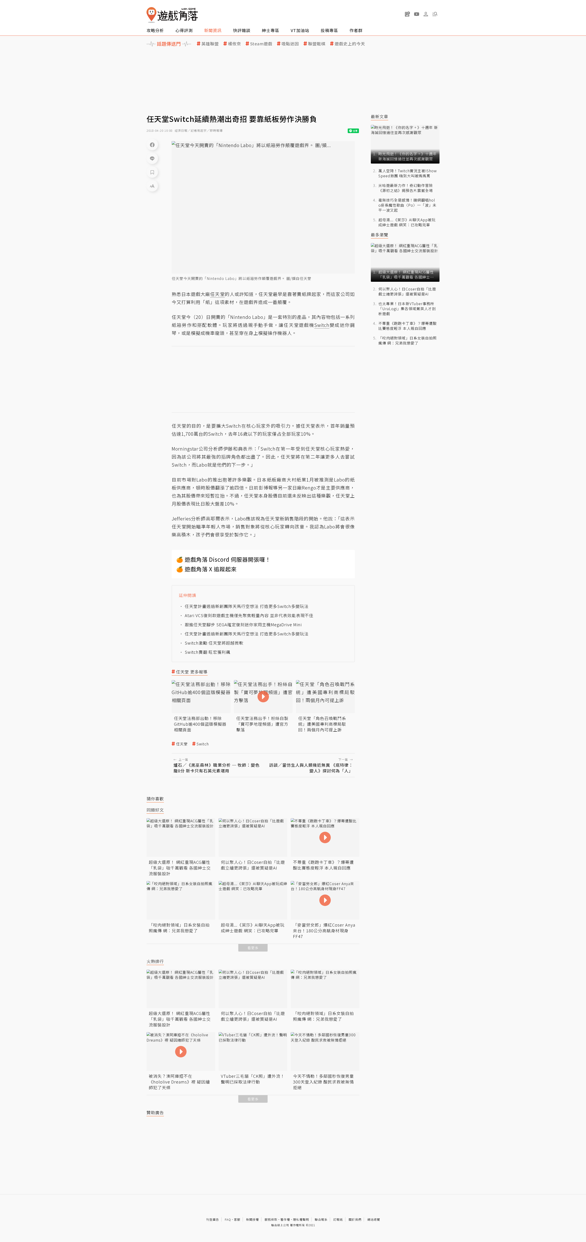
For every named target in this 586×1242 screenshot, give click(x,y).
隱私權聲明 (301, 1219)
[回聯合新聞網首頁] (151, 15)
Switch (203, 744)
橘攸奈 (234, 44)
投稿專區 (329, 30)
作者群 (356, 30)
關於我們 (355, 1219)
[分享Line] (152, 158)
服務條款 (271, 1219)
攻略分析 (155, 30)
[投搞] (407, 14)
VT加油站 (300, 30)
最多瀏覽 (379, 235)
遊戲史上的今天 (350, 44)
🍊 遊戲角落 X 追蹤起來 (206, 569)
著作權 (285, 1219)
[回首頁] (172, 15)
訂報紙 (338, 1219)
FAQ (228, 1219)
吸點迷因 (290, 44)
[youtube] (416, 14)
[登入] (426, 14)
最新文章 (379, 116)
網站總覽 (373, 1219)
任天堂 (182, 744)
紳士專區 (270, 30)
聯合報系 (321, 1219)
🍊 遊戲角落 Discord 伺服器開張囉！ (223, 559)
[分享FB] (152, 144)
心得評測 (184, 30)
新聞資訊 (213, 30)
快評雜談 (241, 30)
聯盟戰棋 (317, 44)
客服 (237, 1219)
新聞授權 (252, 1219)
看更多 (252, 947)
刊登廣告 (212, 1219)
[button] (435, 14)
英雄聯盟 (210, 44)
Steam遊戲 (261, 44)
